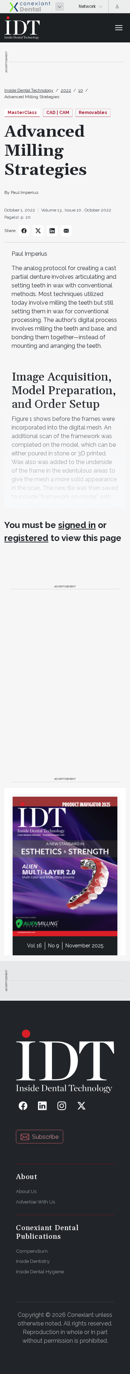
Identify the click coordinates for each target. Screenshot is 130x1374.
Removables (93, 112)
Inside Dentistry (32, 1261)
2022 (66, 90)
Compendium (32, 1251)
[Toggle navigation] (119, 28)
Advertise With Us (35, 1202)
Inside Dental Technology (28, 90)
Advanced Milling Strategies (31, 96)
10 (80, 90)
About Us (26, 1191)
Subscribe (45, 1136)
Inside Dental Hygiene (40, 1271)
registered (26, 538)
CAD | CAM (57, 112)
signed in (77, 525)
